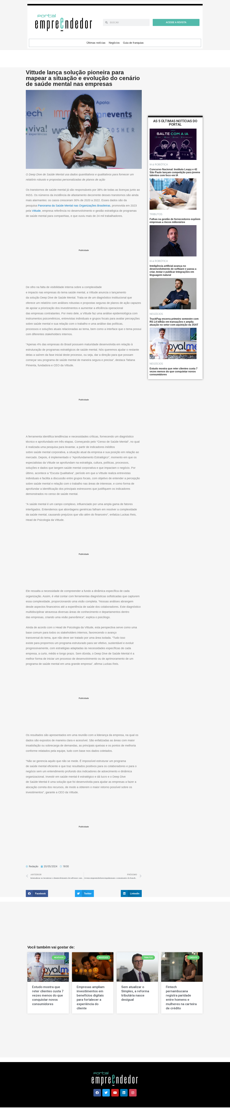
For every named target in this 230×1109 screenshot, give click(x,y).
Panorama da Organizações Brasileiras (74, 205)
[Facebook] (97, 1092)
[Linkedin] (124, 1092)
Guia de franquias (133, 42)
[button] (37, 893)
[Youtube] (115, 1092)
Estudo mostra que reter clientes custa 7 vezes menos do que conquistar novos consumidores (48, 995)
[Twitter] (106, 1092)
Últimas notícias (96, 42)
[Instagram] (133, 1092)
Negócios (114, 42)
